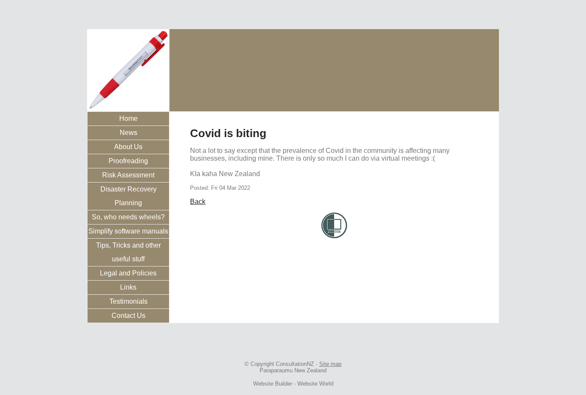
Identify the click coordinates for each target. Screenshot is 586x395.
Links (128, 287)
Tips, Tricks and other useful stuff (128, 252)
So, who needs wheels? (128, 217)
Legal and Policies (128, 273)
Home (128, 118)
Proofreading (128, 161)
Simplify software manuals (128, 231)
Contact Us (128, 315)
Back (197, 201)
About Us (128, 146)
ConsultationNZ (295, 364)
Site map (330, 364)
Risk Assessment (128, 175)
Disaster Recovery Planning (128, 196)
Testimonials (128, 301)
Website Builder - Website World (293, 383)
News (128, 132)
